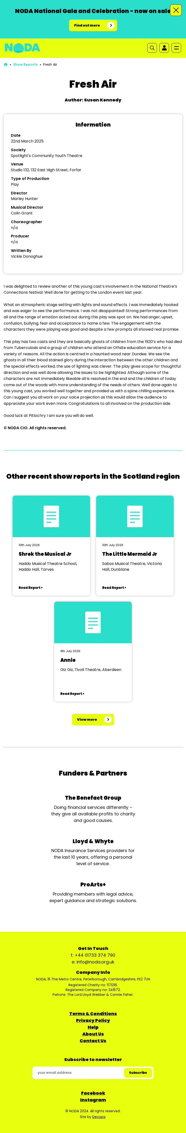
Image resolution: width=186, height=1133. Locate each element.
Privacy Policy (93, 1020)
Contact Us (93, 1041)
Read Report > (30, 587)
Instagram (93, 1100)
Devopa (98, 1116)
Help (93, 1027)
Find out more (87, 25)
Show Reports (25, 64)
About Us (93, 1034)
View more (87, 719)
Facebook (93, 1093)
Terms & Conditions (93, 1014)
